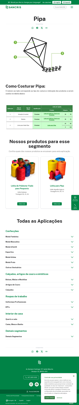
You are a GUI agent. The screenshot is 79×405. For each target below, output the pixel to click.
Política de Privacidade (12, 395)
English (28, 400)
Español (21, 400)
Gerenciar (59, 397)
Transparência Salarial (27, 395)
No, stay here (47, 2)
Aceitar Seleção (49, 397)
